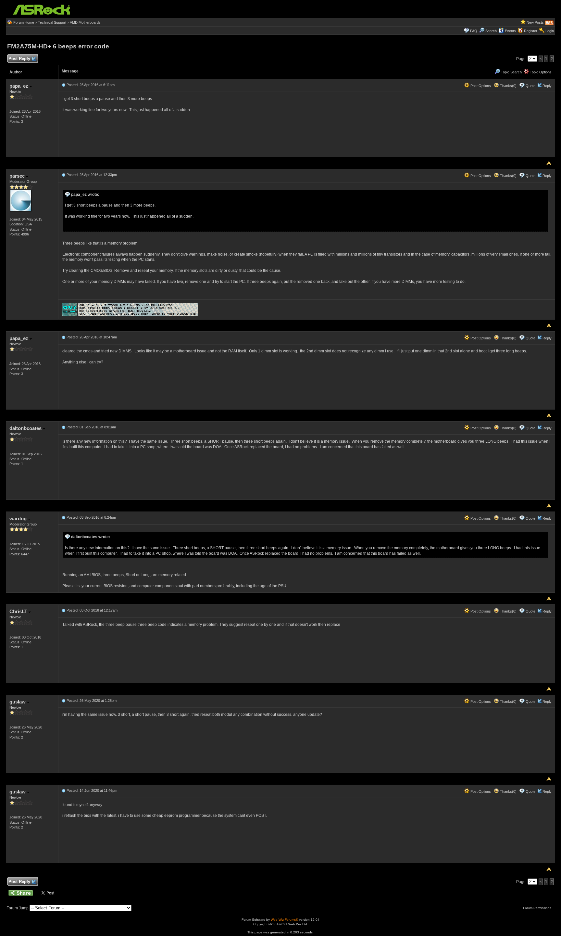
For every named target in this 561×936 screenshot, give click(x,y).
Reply (547, 86)
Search (491, 31)
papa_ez (19, 86)
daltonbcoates (26, 428)
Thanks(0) (508, 86)
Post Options (480, 86)
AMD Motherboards (85, 22)
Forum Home (23, 22)
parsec (17, 176)
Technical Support (52, 22)
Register (530, 31)
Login (549, 31)
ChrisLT (19, 611)
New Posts (535, 22)
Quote (530, 86)
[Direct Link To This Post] (64, 85)
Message (70, 71)
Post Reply (19, 58)
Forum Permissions (537, 908)
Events (510, 31)
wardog (18, 518)
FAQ (473, 31)
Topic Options (540, 72)
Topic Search (511, 72)
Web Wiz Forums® (284, 919)
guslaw (18, 701)
